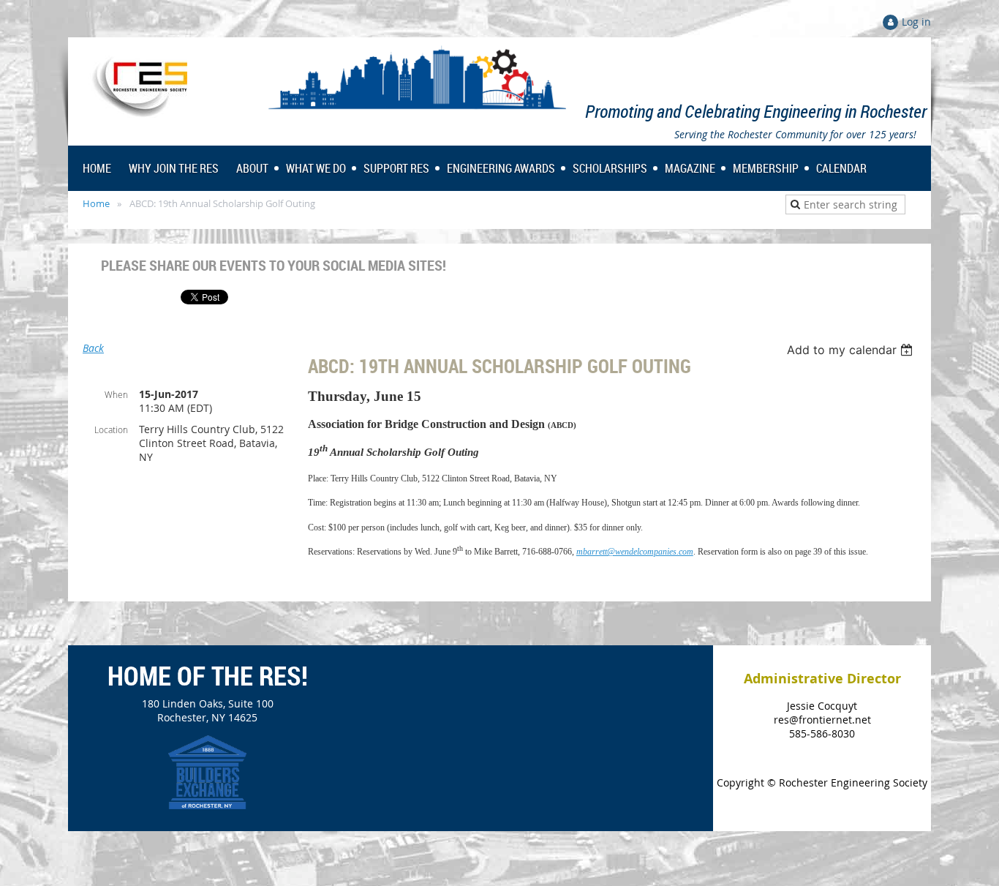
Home (96, 203)
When (116, 394)
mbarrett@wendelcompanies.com (634, 552)
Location (111, 429)
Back (93, 348)
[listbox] (851, 349)
